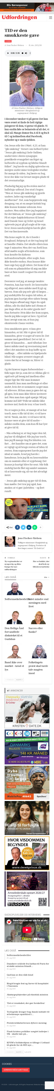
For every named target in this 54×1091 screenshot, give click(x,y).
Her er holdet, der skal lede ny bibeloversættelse (41, 564)
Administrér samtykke (16, 1070)
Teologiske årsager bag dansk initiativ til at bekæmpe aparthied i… (28, 1013)
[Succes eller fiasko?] (39, 617)
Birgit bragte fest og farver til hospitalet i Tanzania (27, 984)
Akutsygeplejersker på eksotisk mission (27, 994)
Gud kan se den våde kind (20, 974)
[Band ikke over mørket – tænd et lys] (15, 651)
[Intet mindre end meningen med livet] (39, 588)
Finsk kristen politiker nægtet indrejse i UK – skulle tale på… (27, 1032)
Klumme (8, 41)
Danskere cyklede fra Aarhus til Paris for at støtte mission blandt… (28, 965)
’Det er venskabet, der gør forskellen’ (26, 1003)
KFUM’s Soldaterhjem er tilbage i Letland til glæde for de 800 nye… (28, 1044)
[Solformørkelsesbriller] (15, 588)
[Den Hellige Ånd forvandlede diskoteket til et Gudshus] (15, 617)
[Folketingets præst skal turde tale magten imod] (39, 651)
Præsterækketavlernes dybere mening (27, 1023)
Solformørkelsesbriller (19, 955)
